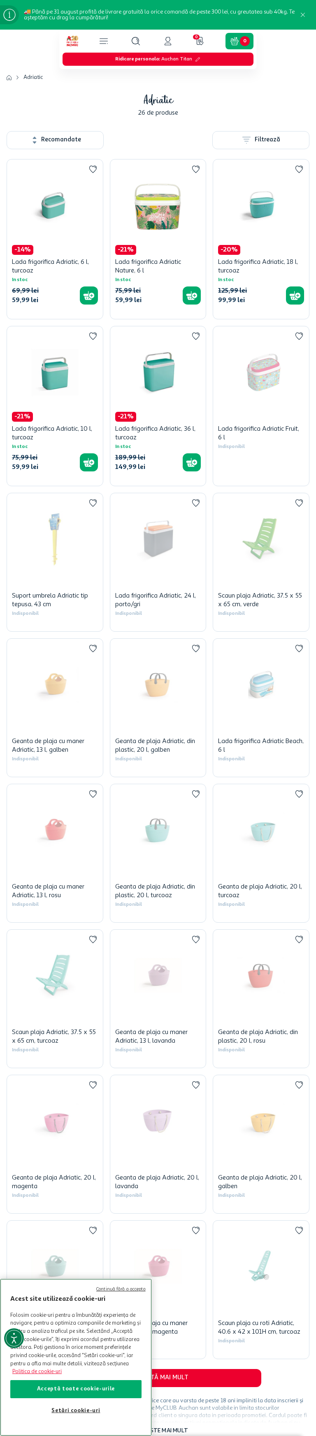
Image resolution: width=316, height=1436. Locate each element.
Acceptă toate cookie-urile (76, 1389)
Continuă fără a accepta (121, 1289)
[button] (136, 41)
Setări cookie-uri (75, 1410)
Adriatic (33, 77)
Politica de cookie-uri (37, 1371)
